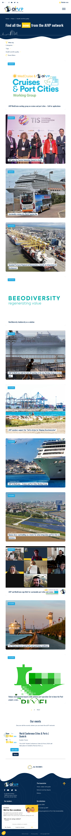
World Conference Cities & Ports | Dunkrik (34, 735)
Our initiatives (41, 801)
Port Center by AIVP (42, 807)
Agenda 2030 (41, 804)
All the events (37, 767)
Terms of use (25, 833)
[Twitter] (14, 2)
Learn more (14, 750)
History (39, 793)
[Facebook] (9, 2)
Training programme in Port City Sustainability (50, 811)
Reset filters (11, 55)
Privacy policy (34, 833)
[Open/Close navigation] (64, 9)
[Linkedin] (17, 2)
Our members (8, 801)
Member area (64, 2)
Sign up (15, 754)
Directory (6, 804)
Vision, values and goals (44, 786)
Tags (7, 48)
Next (38, 710)
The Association (41, 783)
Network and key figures (44, 790)
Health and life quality (12, 52)
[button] (3, 2)
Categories (9, 45)
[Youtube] (11, 2)
